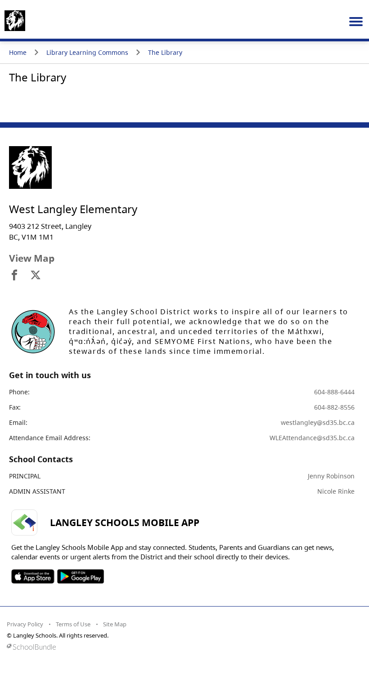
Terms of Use (73, 624)
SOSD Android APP (80, 576)
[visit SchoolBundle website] (182, 647)
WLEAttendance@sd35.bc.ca (312, 437)
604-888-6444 (334, 392)
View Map (31, 258)
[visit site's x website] (35, 276)
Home (18, 52)
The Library (165, 52)
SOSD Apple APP (32, 576)
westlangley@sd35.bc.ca (318, 422)
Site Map (114, 624)
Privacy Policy (25, 624)
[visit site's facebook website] (14, 276)
